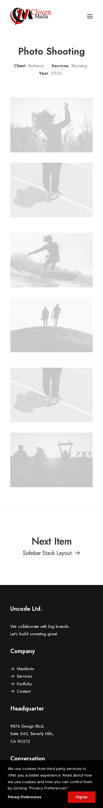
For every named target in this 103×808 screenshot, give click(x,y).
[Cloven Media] (30, 16)
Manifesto (25, 669)
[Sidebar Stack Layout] (51, 546)
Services (24, 676)
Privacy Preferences (24, 797)
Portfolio (24, 684)
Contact (24, 691)
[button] (90, 16)
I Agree (82, 797)
